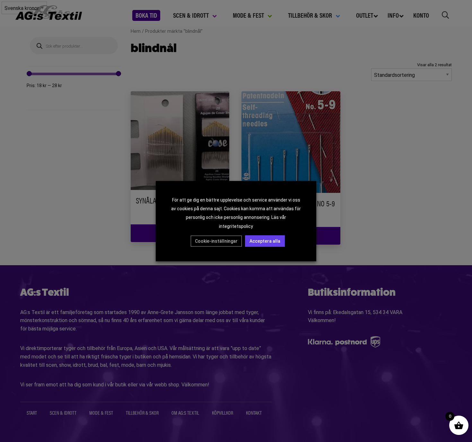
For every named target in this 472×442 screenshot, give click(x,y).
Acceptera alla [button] (264, 241)
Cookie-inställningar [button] (216, 241)
